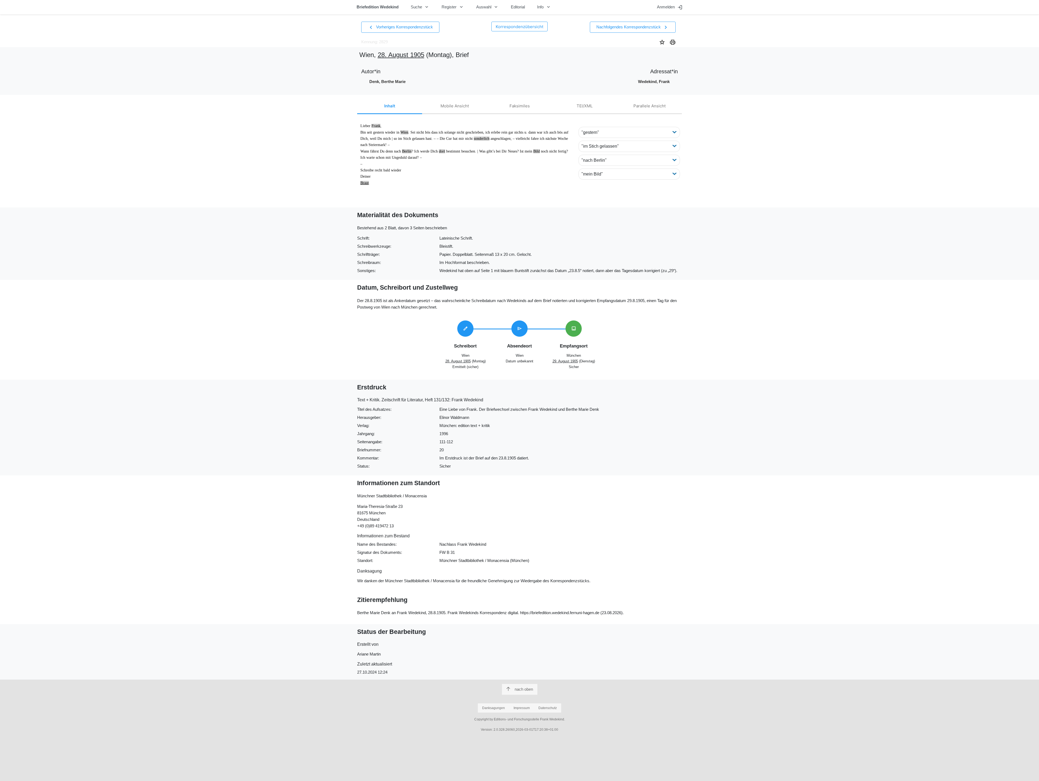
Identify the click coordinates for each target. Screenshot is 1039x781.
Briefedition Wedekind (378, 7)
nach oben (524, 689)
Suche (420, 7)
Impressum (522, 708)
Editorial (518, 7)
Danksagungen (493, 708)
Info (544, 7)
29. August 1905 (565, 361)
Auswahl (487, 7)
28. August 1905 (401, 54)
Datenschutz (547, 708)
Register (453, 7)
